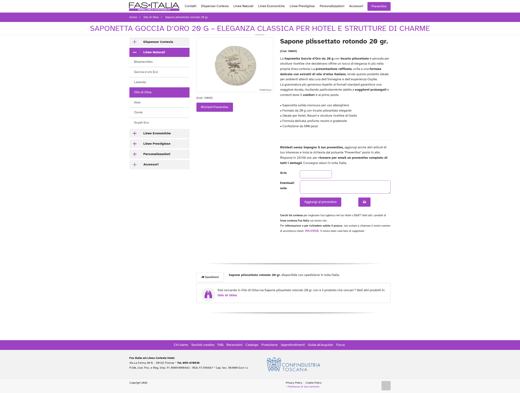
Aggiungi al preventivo (320, 202)
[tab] (159, 42)
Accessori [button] (150, 164)
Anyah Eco (141, 123)
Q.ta (283, 173)
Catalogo (252, 345)
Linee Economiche (271, 6)
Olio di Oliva (142, 92)
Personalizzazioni (332, 6)
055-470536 (312, 230)
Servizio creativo (202, 345)
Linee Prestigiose (302, 6)
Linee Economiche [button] (157, 133)
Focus (340, 345)
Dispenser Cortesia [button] (158, 42)
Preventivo (379, 6)
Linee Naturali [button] (154, 52)
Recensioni (234, 345)
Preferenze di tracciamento (303, 386)
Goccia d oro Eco (146, 72)
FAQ (220, 345)
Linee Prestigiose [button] (156, 144)
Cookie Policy (314, 382)
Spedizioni (211, 277)
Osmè (138, 112)
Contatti (190, 6)
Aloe (137, 102)
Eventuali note (286, 185)
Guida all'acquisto (320, 345)
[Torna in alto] (386, 385)
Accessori (356, 6)
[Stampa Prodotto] (364, 202)
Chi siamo (181, 345)
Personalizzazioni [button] (156, 154)
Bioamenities (143, 62)
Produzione (269, 345)
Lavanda (140, 82)
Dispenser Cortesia (215, 6)
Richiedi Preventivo (214, 107)
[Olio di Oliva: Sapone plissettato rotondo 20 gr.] (234, 64)
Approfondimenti (293, 345)
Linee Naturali (243, 6)
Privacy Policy (294, 382)
